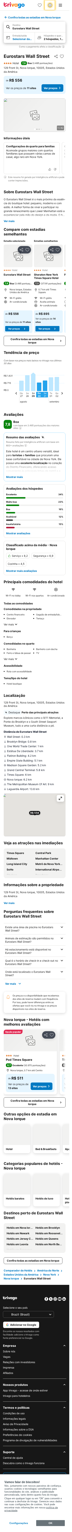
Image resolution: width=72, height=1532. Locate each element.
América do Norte (48, 1270)
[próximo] (62, 394)
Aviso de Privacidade (15, 1424)
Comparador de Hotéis (18, 1270)
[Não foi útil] (55, 169)
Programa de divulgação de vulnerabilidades (30, 1440)
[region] (35, 115)
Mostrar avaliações (18, 533)
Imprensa (8, 1367)
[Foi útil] (50, 169)
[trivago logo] (14, 5)
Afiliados (8, 1372)
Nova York (49, 1274)
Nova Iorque (11, 1278)
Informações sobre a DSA (18, 1429)
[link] (40, 5)
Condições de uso (14, 1413)
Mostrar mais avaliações (21, 570)
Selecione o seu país (15, 1307)
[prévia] (16, 394)
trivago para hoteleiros (16, 1395)
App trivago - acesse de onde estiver (25, 1390)
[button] (35, 27)
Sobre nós (9, 1351)
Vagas (6, 1356)
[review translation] (20, 428)
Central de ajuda (13, 1457)
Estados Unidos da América (21, 1274)
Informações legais (14, 1418)
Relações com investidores (19, 1362)
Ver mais (9, 221)
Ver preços (50, 88)
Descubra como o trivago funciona (23, 1463)
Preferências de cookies (17, 1434)
